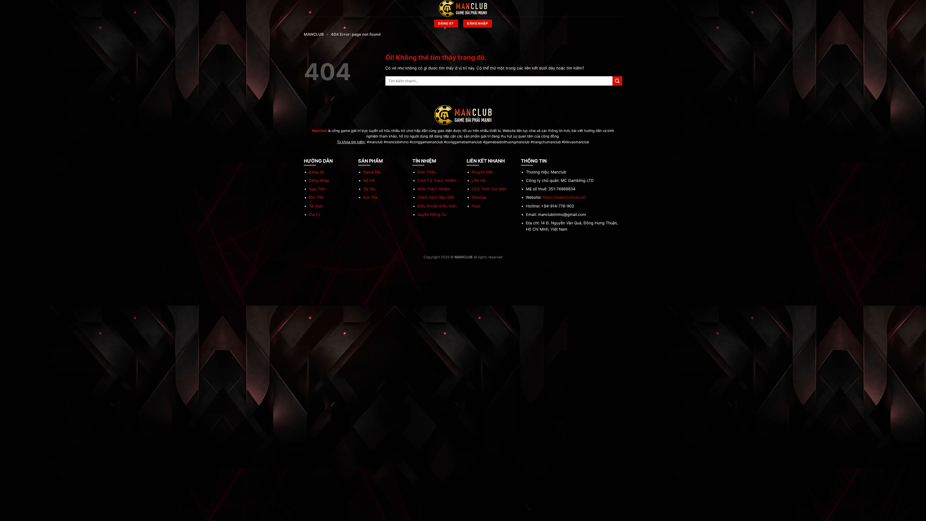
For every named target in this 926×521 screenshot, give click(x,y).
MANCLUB (314, 34)
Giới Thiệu (426, 172)
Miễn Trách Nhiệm (433, 188)
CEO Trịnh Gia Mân (489, 188)
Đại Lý (314, 214)
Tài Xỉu (369, 188)
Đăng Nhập (319, 180)
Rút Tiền (316, 197)
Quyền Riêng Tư (431, 214)
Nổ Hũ (369, 180)
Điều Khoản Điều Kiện (437, 206)
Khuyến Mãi (482, 172)
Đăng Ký (316, 172)
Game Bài (372, 172)
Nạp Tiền (317, 188)
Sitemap (479, 197)
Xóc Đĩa (370, 197)
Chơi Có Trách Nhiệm (436, 180)
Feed (476, 206)
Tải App (316, 206)
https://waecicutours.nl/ (564, 197)
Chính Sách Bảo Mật (435, 197)
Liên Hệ (478, 180)
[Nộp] (617, 81)
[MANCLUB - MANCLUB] (463, 8)
